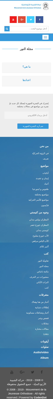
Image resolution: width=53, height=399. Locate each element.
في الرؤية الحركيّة (40, 153)
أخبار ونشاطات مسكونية (37, 312)
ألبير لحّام (44, 246)
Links (46, 334)
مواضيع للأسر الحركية (39, 200)
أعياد (46, 184)
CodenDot (40, 397)
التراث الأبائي (42, 282)
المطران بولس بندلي (39, 219)
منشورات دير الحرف (39, 277)
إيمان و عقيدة (42, 178)
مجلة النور (44, 266)
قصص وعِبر (43, 318)
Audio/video (41, 352)
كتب (47, 287)
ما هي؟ (27, 66)
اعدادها (26, 80)
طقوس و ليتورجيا (40, 189)
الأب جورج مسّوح (41, 235)
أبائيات (46, 173)
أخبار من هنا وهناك (40, 302)
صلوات (45, 346)
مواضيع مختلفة (42, 194)
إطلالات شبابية (42, 307)
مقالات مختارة (42, 329)
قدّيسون (45, 205)
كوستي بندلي (42, 230)
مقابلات (45, 323)
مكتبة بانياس (43, 271)
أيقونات (44, 341)
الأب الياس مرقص (40, 241)
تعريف (46, 158)
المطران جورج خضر (39, 225)
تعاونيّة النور (43, 260)
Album (44, 357)
